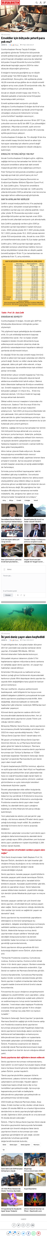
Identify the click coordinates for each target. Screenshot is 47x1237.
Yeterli (36, 500)
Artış (4, 500)
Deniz (4, 1145)
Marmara (36, 1145)
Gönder (8, 595)
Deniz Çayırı (13, 1145)
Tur (4, 1150)
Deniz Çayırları (25, 1145)
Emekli (19, 500)
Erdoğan (27, 500)
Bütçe (11, 500)
